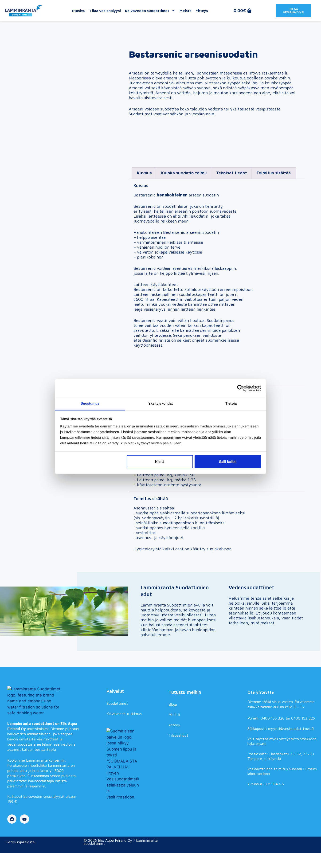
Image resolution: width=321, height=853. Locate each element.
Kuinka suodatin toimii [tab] (184, 172)
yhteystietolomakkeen (297, 739)
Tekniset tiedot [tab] (231, 172)
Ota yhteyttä (260, 692)
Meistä (186, 10)
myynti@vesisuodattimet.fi (291, 728)
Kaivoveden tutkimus (124, 714)
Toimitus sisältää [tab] (273, 172)
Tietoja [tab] (231, 403)
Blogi (172, 704)
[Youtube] (24, 819)
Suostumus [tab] (90, 403)
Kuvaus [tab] (144, 172)
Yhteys (202, 10)
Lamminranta (37, 760)
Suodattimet (117, 703)
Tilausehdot (178, 735)
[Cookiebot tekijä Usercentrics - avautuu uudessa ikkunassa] (240, 387)
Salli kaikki (227, 461)
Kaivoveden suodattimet (147, 10)
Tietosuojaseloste (20, 842)
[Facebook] (12, 819)
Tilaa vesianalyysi (105, 10)
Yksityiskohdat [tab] (160, 403)
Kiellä (159, 461)
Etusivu (78, 10)
